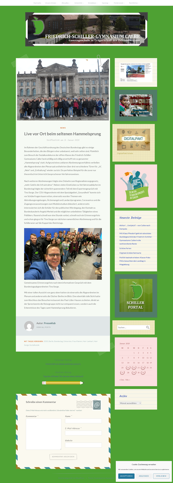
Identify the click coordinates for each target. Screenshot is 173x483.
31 (143, 373)
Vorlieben (161, 476)
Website (68, 440)
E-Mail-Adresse (73, 428)
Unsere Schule (50, 3)
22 (134, 368)
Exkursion (68, 341)
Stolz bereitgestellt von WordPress (71, 478)
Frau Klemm (77, 341)
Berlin (51, 341)
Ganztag (105, 3)
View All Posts (43, 327)
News (63, 128)
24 (143, 368)
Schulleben (92, 3)
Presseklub (50, 323)
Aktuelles (65, 3)
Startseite (37, 3)
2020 (46, 341)
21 (128, 368)
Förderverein (118, 3)
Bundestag (58, 341)
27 (122, 373)
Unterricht (78, 3)
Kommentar (32, 416)
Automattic (110, 478)
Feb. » (127, 380)
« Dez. (121, 380)
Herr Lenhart (88, 341)
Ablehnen (144, 476)
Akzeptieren (126, 476)
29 (134, 373)
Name (68, 416)
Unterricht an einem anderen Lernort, (63, 361)
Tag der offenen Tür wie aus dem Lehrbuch (63, 374)
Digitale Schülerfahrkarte (130, 253)
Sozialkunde (34, 345)
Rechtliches (133, 3)
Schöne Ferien (125, 248)
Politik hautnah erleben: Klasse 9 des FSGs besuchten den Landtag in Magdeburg (134, 260)
